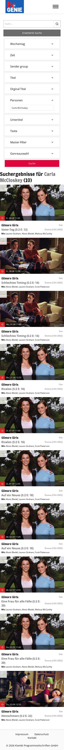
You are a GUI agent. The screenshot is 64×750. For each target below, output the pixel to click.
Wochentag (17, 44)
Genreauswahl (19, 153)
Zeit (12, 55)
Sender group (19, 66)
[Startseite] (15, 6)
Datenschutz (41, 734)
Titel (13, 78)
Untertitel (16, 120)
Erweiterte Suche (32, 33)
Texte (13, 131)
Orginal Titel (18, 89)
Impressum (21, 734)
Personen (16, 100)
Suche (32, 163)
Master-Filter (18, 142)
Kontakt (32, 737)
